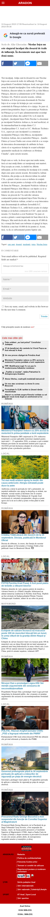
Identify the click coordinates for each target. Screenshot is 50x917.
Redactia (21, 854)
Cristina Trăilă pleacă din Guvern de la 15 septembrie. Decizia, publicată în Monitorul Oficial (23, 537)
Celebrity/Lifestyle (39, 889)
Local (5, 453)
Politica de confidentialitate (29, 858)
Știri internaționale (25, 886)
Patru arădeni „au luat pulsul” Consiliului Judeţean (23, 343)
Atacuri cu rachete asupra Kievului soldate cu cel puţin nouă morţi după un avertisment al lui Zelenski (26, 397)
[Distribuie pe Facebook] (7, 63)
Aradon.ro (8, 854)
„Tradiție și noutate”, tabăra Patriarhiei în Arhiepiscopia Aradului (22, 373)
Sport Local (31, 895)
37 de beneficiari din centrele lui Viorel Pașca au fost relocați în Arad (26, 349)
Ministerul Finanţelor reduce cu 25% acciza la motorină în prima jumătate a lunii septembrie (24, 361)
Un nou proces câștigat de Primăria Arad (22, 355)
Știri (5, 882)
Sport (6, 895)
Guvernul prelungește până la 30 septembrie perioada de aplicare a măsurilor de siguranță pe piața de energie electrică (24, 774)
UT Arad (20, 895)
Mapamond (8, 604)
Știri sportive (23, 898)
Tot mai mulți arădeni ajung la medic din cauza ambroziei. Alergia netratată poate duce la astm (22, 483)
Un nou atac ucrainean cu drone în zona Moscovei (22, 385)
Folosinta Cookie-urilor (27, 862)
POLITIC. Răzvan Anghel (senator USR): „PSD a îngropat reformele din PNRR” (22, 732)
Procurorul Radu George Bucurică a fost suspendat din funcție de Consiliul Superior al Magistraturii (24, 819)
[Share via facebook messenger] (31, 63)
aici (32, 327)
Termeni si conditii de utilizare (31, 866)
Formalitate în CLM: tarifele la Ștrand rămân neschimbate (23, 391)
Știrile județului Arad (26, 882)
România (7, 404)
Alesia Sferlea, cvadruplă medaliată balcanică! (24, 379)
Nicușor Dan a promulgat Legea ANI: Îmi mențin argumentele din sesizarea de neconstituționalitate (22, 686)
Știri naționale (24, 889)
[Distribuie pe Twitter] (19, 63)
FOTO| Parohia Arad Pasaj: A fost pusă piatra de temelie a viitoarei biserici (24, 584)
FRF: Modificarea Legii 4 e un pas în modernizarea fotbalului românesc (20, 367)
